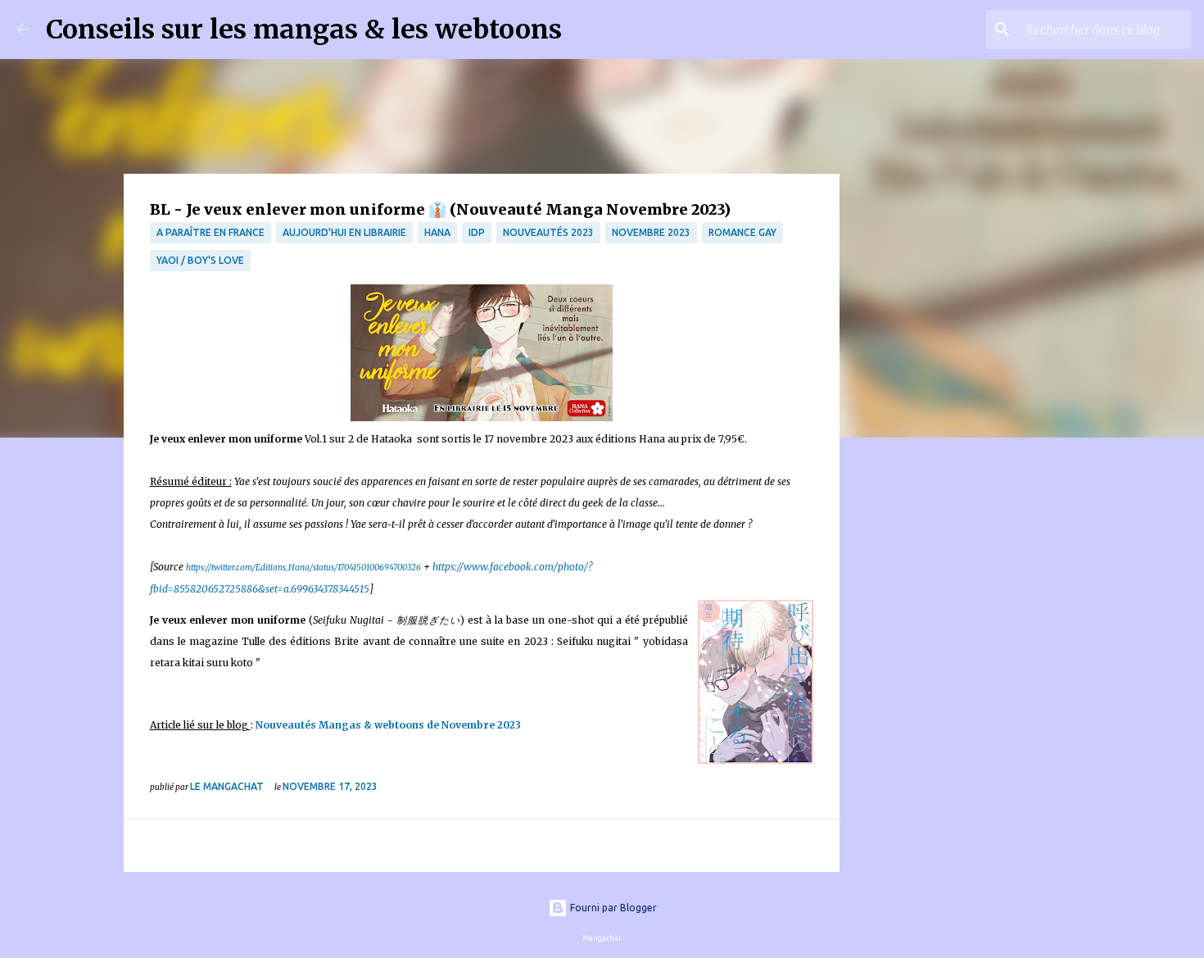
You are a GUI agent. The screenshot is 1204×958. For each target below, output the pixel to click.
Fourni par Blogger (612, 907)
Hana (437, 232)
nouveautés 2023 (548, 232)
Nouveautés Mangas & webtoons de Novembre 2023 (388, 725)
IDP (476, 232)
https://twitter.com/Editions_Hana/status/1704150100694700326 (303, 567)
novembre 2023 (651, 232)
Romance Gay (742, 232)
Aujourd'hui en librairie (344, 232)
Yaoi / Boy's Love (200, 260)
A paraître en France (210, 232)
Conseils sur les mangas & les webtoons (304, 29)
